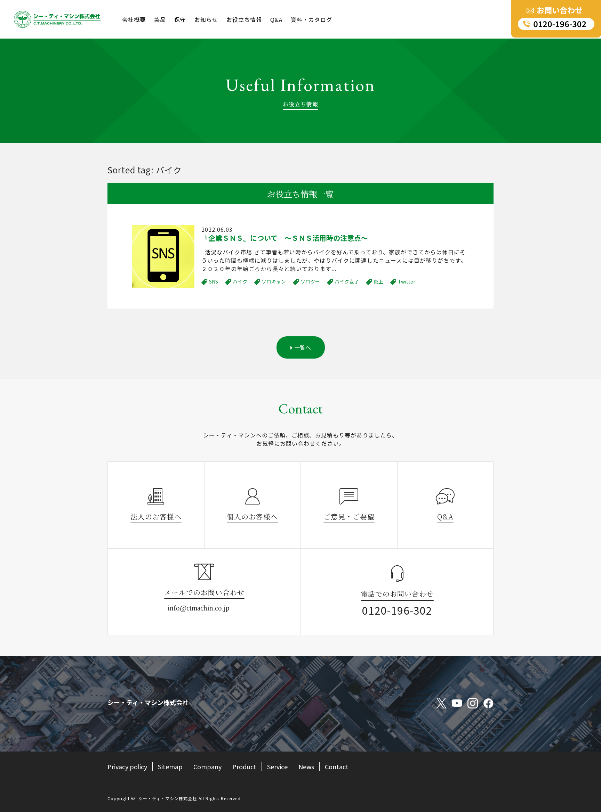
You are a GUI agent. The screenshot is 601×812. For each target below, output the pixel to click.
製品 (160, 19)
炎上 (378, 281)
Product (244, 766)
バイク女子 (347, 281)
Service (277, 766)
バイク (240, 281)
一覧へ (302, 347)
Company (207, 766)
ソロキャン (274, 281)
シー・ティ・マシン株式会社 (167, 798)
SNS (213, 281)
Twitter (406, 281)
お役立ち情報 (244, 19)
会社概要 (134, 19)
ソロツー (310, 281)
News (306, 766)
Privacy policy (127, 766)
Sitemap (170, 766)
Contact (336, 766)
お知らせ (206, 19)
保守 (180, 19)
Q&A (276, 19)
